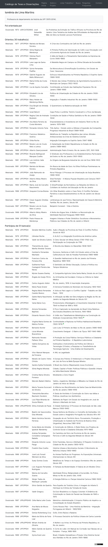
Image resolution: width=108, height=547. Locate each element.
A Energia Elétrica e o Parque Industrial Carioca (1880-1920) (77, 479)
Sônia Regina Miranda (40, 369)
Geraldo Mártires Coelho (42, 230)
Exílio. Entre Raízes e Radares (65, 513)
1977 (17, 44)
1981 (17, 93)
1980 (17, 87)
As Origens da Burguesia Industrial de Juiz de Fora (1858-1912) (75, 160)
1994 (17, 185)
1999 (17, 529)
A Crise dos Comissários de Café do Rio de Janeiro (70, 44)
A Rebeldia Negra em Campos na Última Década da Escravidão (75, 62)
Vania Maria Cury (39, 303)
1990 (17, 365)
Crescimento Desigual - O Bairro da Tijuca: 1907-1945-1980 (77, 331)
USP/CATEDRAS (26, 30)
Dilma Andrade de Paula (41, 406)
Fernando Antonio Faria (39, 128)
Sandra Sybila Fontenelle (42, 365)
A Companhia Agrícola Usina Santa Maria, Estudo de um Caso (78, 273)
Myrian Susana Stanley (41, 273)
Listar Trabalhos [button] (66, 3)
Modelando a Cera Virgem (63, 375)
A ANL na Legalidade (61, 352)
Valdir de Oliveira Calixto (42, 240)
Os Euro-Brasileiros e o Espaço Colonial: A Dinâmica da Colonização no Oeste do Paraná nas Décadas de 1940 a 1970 (76, 494)
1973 (17, 30)
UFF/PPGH (24, 44)
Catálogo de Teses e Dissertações (22, 4)
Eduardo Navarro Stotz (41, 315)
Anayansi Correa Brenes (39, 191)
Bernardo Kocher (38, 328)
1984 (17, 106)
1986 (17, 309)
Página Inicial (44, 4)
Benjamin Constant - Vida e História (64, 206)
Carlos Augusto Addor (41, 283)
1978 (17, 56)
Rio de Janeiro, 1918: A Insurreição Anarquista (71, 283)
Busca (78, 3)
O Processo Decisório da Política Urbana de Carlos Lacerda (77, 516)
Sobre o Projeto (53, 4)
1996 (17, 191)
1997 (17, 200)
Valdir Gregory (38, 492)
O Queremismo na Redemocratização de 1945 (68, 106)
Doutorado (9, 30)
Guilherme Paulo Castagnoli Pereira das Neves (41, 267)
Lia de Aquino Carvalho (39, 87)
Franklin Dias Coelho (40, 448)
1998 (17, 212)
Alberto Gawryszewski (39, 150)
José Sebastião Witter (38, 32)
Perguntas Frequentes (86, 4)
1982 (17, 99)
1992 (17, 172)
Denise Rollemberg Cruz (41, 513)
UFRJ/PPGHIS (25, 406)
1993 (17, 179)
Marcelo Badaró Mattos (41, 381)
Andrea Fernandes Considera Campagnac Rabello (41, 435)
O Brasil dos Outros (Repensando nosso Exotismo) (73, 365)
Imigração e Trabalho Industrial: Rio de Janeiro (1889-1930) (73, 99)
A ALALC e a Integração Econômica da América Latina (75, 236)
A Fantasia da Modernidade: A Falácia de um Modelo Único (76, 467)
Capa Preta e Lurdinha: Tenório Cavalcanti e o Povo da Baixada (75, 112)
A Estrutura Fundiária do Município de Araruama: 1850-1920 (77, 287)
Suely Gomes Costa (40, 461)
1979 (17, 75)
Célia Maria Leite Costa (41, 500)
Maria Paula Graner (39, 287)
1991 (17, 160)
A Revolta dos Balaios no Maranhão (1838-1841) (72, 246)
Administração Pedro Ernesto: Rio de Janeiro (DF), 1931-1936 (74, 150)
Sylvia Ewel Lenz (38, 535)
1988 (17, 150)
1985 (17, 122)
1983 (17, 252)
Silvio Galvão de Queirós (42, 485)
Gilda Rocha (34, 140)
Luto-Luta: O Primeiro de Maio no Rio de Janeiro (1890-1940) (77, 328)
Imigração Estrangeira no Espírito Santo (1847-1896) (71, 140)
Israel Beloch (35, 112)
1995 (17, 412)
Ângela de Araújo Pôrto (41, 277)
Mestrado (9, 44)
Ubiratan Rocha (38, 236)
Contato (99, 3)
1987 (17, 328)
